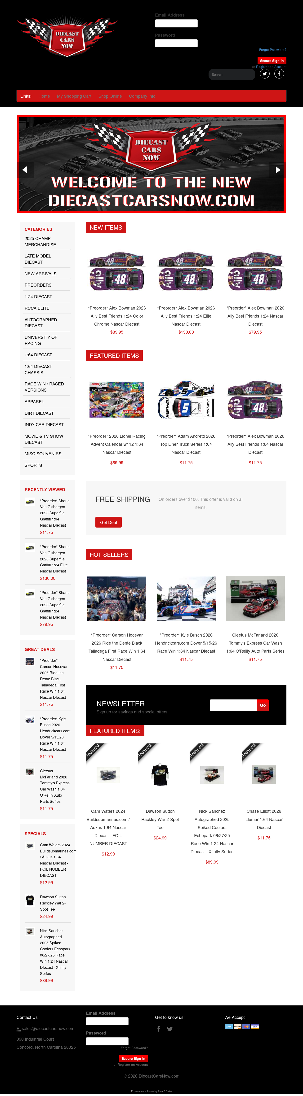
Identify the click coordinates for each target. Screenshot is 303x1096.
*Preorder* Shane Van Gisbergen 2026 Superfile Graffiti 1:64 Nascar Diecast (55, 513)
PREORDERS (38, 285)
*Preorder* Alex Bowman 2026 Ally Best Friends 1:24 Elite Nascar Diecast (186, 316)
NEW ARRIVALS (41, 273)
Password (165, 35)
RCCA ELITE (37, 308)
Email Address (170, 15)
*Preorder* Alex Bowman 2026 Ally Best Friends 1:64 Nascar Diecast (255, 444)
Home (44, 96)
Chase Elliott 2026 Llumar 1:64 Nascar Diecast (264, 819)
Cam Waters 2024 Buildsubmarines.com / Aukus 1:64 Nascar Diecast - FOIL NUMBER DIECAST (108, 827)
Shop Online (110, 96)
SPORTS (33, 465)
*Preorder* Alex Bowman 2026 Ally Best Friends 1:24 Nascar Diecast (255, 316)
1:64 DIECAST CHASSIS (38, 369)
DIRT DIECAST (39, 413)
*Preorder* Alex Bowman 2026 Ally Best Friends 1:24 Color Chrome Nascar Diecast (117, 316)
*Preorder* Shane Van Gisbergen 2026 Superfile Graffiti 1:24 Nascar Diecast (55, 605)
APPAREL (34, 401)
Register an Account (271, 66)
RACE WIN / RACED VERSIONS (44, 386)
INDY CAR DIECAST (44, 424)
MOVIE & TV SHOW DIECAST (44, 439)
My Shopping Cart (74, 96)
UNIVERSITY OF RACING (41, 340)
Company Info (142, 96)
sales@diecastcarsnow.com (48, 1028)
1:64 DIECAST (38, 354)
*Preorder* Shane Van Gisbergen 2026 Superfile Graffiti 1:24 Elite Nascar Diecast (55, 559)
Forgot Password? (272, 49)
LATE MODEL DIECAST (38, 259)
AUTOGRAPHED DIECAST (41, 322)
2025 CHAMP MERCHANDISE (40, 241)
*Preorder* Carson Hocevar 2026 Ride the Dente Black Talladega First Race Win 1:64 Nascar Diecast (53, 679)
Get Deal (108, 522)
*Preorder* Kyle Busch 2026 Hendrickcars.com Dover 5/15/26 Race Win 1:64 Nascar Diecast (186, 643)
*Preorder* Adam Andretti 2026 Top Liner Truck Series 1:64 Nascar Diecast (186, 444)
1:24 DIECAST (38, 296)
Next (277, 170)
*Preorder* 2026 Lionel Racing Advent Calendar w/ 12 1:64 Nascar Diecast (117, 444)
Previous (25, 170)
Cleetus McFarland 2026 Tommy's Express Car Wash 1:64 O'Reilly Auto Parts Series (255, 643)
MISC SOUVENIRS (43, 453)
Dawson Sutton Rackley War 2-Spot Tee (53, 903)
